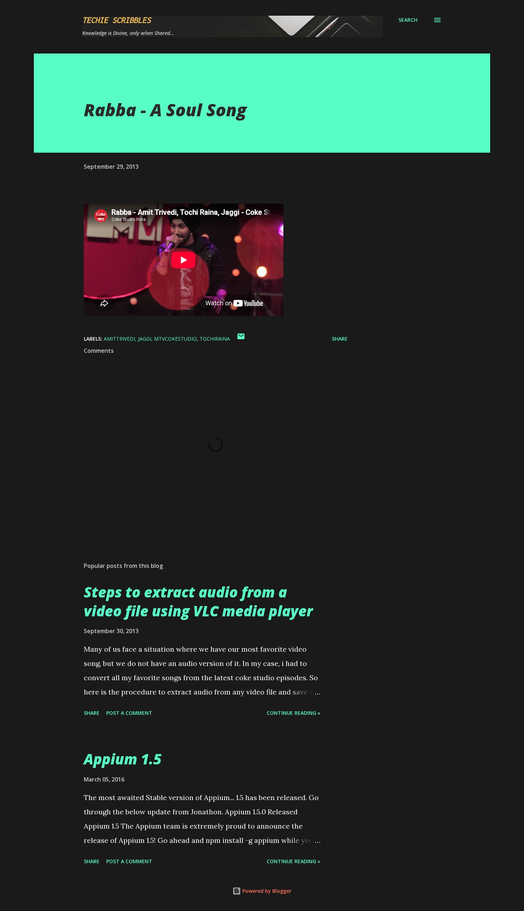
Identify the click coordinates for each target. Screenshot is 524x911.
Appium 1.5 (122, 759)
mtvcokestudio (175, 338)
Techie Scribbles (116, 20)
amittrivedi (119, 338)
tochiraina (215, 338)
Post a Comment (129, 712)
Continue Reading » (293, 712)
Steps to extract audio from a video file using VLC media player (198, 601)
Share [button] (340, 338)
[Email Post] (241, 338)
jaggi (144, 338)
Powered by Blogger (266, 890)
